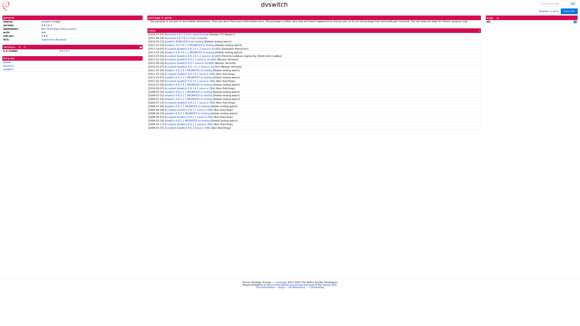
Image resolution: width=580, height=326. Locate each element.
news (152, 30)
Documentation (265, 287)
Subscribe (569, 11)
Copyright (281, 282)
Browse (60, 39)
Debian (246, 282)
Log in (555, 11)
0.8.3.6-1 (64, 51)
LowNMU (71, 29)
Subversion (48, 39)
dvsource (8, 65)
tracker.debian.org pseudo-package (292, 284)
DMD (62, 29)
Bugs (282, 287)
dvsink (7, 62)
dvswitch (46, 21)
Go (572, 3)
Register (544, 11)
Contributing (316, 287)
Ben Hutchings (50, 28)
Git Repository (296, 287)
